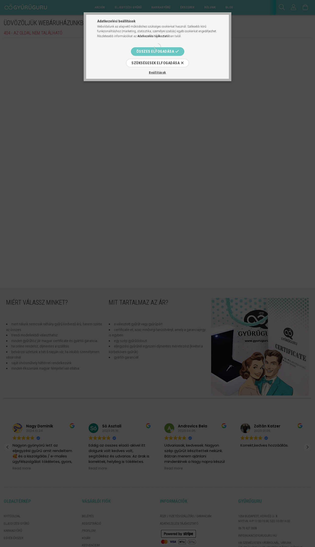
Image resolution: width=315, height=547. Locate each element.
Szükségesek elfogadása (155, 63)
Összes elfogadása (155, 51)
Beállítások (157, 72)
